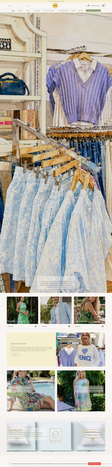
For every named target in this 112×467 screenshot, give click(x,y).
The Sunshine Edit (63, 10)
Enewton (80, 10)
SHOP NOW (16, 354)
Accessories (36, 10)
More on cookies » (105, 463)
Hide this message (94, 463)
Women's (20, 10)
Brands (73, 10)
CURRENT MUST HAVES (93, 10)
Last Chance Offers (49, 10)
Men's (28, 10)
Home (13, 10)
